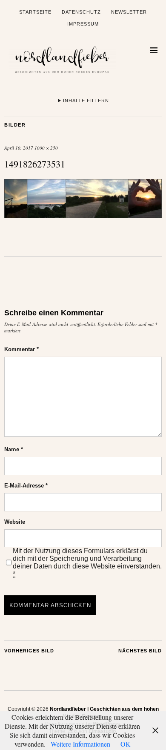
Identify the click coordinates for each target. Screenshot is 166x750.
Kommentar (21, 349)
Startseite (35, 11)
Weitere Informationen (80, 743)
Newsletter (129, 11)
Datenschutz (81, 11)
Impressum (83, 23)
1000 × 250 (46, 147)
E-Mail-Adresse (26, 485)
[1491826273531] (83, 215)
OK (125, 743)
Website (14, 522)
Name (13, 449)
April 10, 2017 (18, 147)
